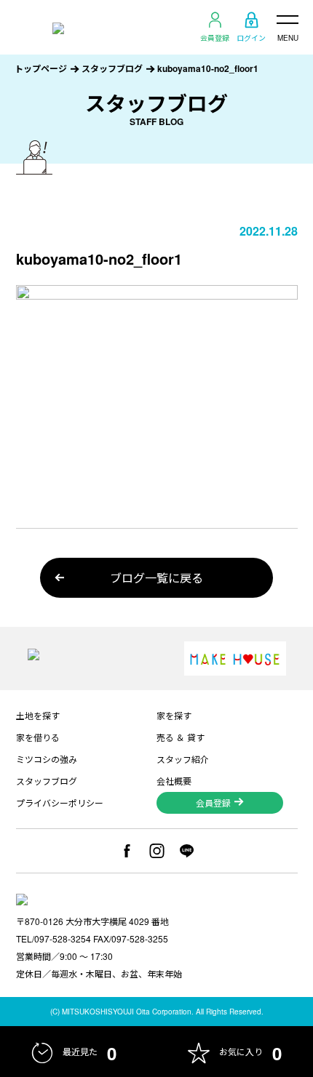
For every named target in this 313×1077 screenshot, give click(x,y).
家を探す (173, 715)
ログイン (251, 37)
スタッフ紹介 (182, 759)
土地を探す (38, 715)
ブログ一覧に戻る (156, 577)
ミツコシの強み (46, 759)
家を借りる (38, 737)
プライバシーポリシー (59, 802)
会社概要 (173, 780)
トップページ (41, 68)
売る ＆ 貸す (180, 737)
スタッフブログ (112, 68)
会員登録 (214, 37)
